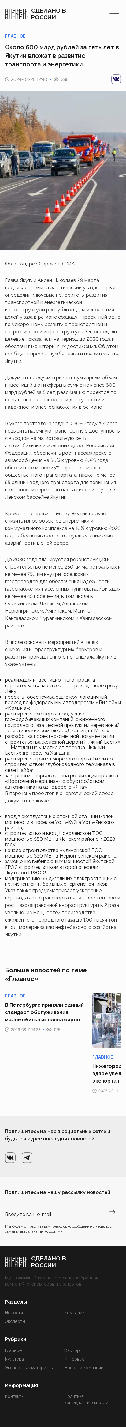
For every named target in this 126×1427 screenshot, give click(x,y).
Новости (14, 1312)
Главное (13, 1350)
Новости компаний (83, 1367)
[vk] (116, 79)
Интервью (74, 1359)
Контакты (14, 1396)
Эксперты (15, 1321)
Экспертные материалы (29, 1367)
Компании (74, 1312)
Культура (14, 1359)
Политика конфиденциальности (86, 1399)
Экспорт (73, 1350)
